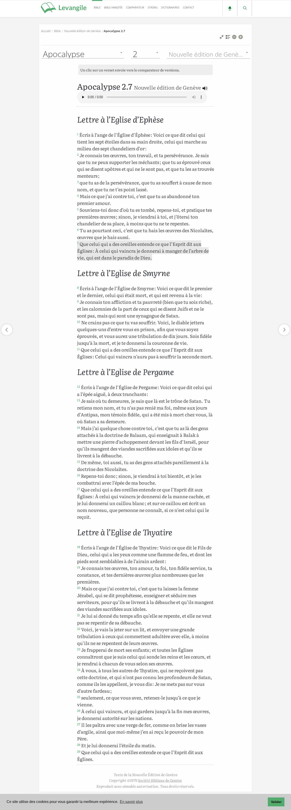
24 (78, 669)
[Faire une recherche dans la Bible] (244, 8)
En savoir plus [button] (131, 802)
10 (78, 321)
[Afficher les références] (228, 38)
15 (78, 461)
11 (78, 349)
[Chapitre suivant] (284, 329)
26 (78, 710)
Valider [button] (276, 802)
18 (78, 546)
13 (78, 400)
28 (78, 744)
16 (78, 475)
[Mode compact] (221, 38)
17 (78, 488)
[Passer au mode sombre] (230, 8)
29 (78, 751)
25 (78, 696)
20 (78, 587)
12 (78, 386)
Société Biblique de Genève (160, 780)
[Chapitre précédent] (7, 329)
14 (78, 427)
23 (78, 649)
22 (78, 628)
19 (78, 567)
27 (78, 724)
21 (78, 615)
